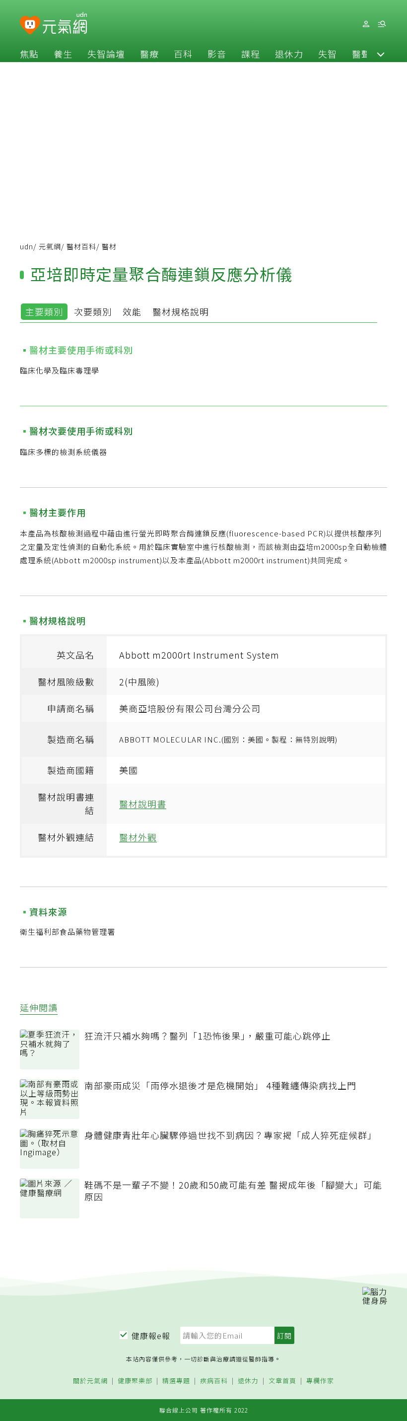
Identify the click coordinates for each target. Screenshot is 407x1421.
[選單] (382, 24)
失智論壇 (106, 53)
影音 (216, 53)
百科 (183, 53)
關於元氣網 (90, 1381)
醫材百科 (81, 246)
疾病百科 (214, 1381)
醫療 (149, 53)
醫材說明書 (142, 803)
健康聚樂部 (135, 1381)
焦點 (29, 53)
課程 (250, 53)
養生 (63, 53)
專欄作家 (320, 1381)
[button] (381, 53)
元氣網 (50, 246)
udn (26, 246)
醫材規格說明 (180, 311)
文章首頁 (282, 1381)
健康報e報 (151, 1336)
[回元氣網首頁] (65, 23)
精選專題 (176, 1381)
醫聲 (361, 53)
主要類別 (44, 311)
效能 (132, 311)
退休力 (289, 53)
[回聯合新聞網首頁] (30, 25)
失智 (327, 53)
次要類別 (93, 311)
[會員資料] (366, 24)
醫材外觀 (138, 836)
